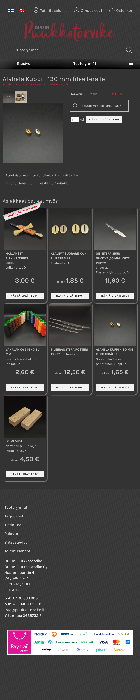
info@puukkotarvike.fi (24, 610)
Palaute (11, 533)
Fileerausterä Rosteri (69, 349)
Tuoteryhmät (84, 63)
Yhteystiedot (16, 542)
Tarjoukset (14, 516)
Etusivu (23, 63)
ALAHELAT (52, 84)
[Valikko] (131, 64)
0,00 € (114, 94)
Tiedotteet (14, 525)
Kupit (64, 84)
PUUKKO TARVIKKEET (29, 84)
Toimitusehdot (17, 551)
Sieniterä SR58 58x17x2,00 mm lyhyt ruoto (112, 258)
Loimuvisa (14, 441)
